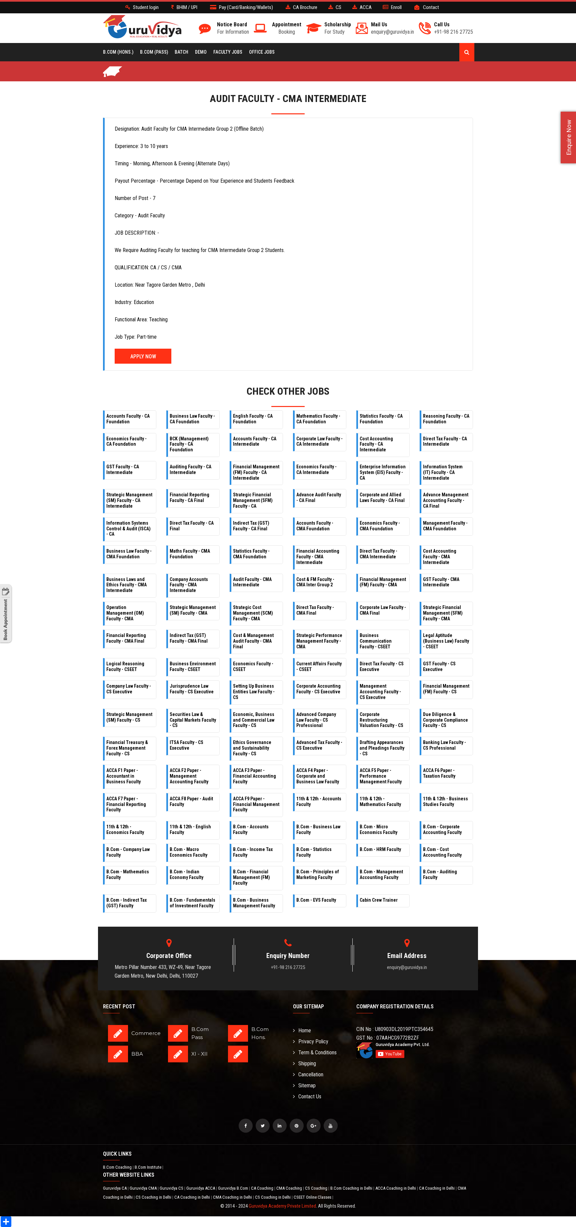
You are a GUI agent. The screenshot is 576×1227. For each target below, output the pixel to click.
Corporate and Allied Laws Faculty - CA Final (382, 497)
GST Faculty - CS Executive (439, 666)
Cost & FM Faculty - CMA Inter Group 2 (315, 582)
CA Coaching (262, 1188)
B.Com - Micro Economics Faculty (378, 829)
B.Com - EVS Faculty (316, 900)
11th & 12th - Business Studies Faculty (445, 801)
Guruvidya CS (172, 1188)
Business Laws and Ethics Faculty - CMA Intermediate (126, 585)
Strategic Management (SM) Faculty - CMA (193, 610)
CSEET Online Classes (313, 1197)
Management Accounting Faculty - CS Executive (380, 691)
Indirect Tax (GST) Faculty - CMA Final (189, 638)
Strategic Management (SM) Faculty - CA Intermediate (129, 500)
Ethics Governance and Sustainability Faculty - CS (252, 748)
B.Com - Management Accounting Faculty (381, 874)
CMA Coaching (289, 1188)
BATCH (181, 52)
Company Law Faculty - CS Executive (128, 688)
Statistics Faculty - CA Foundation (381, 418)
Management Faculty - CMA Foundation (445, 525)
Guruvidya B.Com (233, 1188)
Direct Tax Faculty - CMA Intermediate (378, 553)
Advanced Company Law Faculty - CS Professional (316, 720)
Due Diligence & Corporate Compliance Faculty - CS (445, 720)
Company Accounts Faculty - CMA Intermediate (189, 585)
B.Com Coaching (118, 1167)
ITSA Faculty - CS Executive (186, 745)
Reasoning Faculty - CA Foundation (446, 418)
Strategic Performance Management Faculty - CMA (319, 641)
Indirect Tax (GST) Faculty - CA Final (251, 525)
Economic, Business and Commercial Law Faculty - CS (253, 720)
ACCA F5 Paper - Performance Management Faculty (381, 776)
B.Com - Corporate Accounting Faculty (442, 829)
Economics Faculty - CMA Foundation (380, 525)
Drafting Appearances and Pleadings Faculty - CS (382, 748)
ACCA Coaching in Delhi (396, 1188)
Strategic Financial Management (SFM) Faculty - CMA (443, 613)
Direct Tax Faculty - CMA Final (315, 610)
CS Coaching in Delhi (154, 1197)
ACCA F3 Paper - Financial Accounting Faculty (254, 776)
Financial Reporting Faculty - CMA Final (126, 638)
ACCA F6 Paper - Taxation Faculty (439, 773)
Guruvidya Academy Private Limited (282, 1206)
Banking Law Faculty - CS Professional (444, 745)
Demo (201, 52)
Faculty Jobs (227, 52)
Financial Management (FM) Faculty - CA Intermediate (256, 472)
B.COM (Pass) (154, 52)
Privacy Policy (313, 1041)
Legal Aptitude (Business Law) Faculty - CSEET (446, 641)
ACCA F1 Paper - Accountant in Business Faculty (123, 776)
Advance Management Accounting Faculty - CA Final (445, 500)
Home (304, 1030)
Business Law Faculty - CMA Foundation (129, 553)
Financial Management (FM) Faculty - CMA (383, 582)
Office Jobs (262, 52)
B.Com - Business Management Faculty (254, 902)
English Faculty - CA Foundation (253, 418)
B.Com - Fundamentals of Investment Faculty (192, 902)
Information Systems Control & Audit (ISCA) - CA (128, 528)
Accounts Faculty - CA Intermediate (254, 441)
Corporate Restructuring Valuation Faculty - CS (381, 720)
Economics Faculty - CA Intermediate (316, 469)
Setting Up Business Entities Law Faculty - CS (254, 691)
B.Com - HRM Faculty (380, 849)
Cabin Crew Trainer (379, 900)
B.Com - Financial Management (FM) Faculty (251, 877)
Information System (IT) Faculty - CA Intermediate (443, 472)
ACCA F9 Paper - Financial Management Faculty (256, 804)
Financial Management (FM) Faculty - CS (446, 688)
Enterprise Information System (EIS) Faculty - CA (383, 472)
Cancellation (310, 1074)
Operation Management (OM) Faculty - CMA (125, 613)
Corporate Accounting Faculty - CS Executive (318, 688)
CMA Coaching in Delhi (233, 1197)
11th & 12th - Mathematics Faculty (380, 801)
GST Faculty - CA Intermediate (122, 469)
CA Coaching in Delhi (437, 1188)
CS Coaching (316, 1188)
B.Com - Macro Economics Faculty (188, 852)
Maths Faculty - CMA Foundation (190, 553)
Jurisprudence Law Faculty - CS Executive (192, 688)
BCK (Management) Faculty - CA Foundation (189, 444)
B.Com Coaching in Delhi (351, 1188)
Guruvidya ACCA (201, 1188)
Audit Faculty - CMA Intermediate (252, 582)
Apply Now (143, 356)
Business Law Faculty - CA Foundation (192, 418)
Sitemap (307, 1085)
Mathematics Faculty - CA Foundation (318, 418)
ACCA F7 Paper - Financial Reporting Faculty (126, 804)
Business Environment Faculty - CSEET (193, 666)
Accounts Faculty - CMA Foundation (314, 525)
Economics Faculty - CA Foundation (126, 441)
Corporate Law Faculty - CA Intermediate (319, 441)
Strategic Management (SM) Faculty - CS (129, 717)
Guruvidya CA (115, 1188)
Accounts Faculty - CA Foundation (128, 418)
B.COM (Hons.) (118, 52)
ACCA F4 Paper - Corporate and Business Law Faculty (317, 776)
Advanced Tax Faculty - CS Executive (319, 745)
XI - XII (199, 1054)
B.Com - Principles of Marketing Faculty (317, 874)
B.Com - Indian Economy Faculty (186, 874)
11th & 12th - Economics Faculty (125, 829)
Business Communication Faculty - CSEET (376, 641)
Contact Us (309, 1096)
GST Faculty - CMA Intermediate (441, 582)
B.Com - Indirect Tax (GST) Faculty (126, 902)
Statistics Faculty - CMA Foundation (251, 553)
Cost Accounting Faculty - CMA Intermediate (439, 556)
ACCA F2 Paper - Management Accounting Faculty (189, 776)
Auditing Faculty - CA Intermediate (190, 469)
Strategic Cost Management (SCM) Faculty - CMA (253, 613)
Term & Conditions (317, 1052)
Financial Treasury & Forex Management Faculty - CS (127, 748)
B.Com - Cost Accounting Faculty (442, 852)
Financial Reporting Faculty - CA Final (189, 497)
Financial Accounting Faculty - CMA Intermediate (317, 556)
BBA (137, 1054)
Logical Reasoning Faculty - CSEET (125, 666)
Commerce (146, 1033)
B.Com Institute (148, 1167)
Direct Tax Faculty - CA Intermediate (445, 441)
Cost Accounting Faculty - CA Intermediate (376, 444)
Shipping (307, 1063)
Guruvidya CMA (144, 1188)
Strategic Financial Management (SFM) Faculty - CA (253, 500)
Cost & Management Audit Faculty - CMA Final (253, 641)
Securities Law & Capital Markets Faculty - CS (193, 720)
